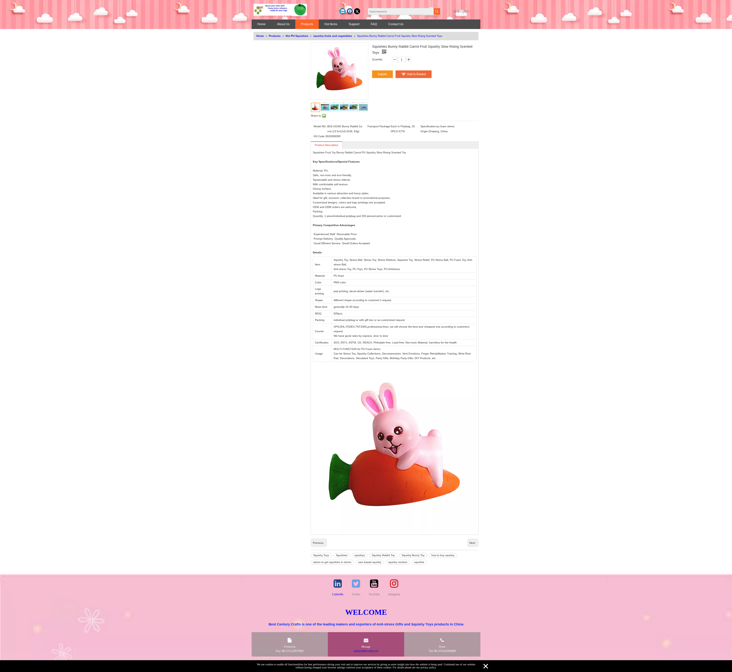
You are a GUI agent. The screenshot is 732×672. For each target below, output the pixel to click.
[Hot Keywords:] (437, 11)
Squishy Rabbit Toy (383, 555)
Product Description (326, 145)
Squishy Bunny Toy (413, 555)
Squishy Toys (321, 555)
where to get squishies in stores (332, 562)
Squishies (342, 555)
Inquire (382, 74)
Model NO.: (320, 126)
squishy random (397, 562)
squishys (359, 555)
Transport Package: (379, 126)
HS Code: (319, 136)
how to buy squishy (442, 555)
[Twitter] (357, 11)
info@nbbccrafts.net (366, 651)
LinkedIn (337, 594)
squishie (419, 562)
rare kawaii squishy (369, 562)
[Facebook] (350, 11)
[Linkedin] (343, 11)
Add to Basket (416, 74)
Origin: (425, 131)
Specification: (429, 126)
